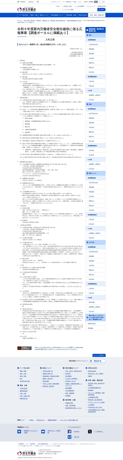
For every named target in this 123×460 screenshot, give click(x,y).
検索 (102, 9)
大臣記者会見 (23, 388)
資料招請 (91, 49)
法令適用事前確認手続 (94, 387)
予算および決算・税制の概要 (51, 383)
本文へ (58, 6)
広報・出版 (23, 393)
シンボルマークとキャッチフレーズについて (64, 444)
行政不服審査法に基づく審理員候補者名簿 (96, 411)
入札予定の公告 (93, 44)
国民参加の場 (102, 6)
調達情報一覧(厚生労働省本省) (96, 30)
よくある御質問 (79, 6)
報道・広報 (23, 385)
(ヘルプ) (79, 1)
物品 (90, 35)
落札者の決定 (92, 323)
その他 (90, 90)
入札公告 (91, 58)
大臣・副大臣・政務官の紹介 (73, 371)
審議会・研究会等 (48, 378)
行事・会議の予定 (25, 396)
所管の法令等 (92, 368)
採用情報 (67, 395)
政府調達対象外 (92, 76)
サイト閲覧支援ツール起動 (69, 1)
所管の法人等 (40, 420)
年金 (21, 378)
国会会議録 (46, 381)
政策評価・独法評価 (48, 386)
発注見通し (92, 302)
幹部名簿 (67, 373)
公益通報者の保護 (93, 397)
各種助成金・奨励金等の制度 (51, 376)
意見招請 (91, 53)
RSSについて (39, 446)
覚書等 (90, 376)
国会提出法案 (92, 371)
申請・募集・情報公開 (95, 380)
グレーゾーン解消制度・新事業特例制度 (96, 393)
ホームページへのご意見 (53, 446)
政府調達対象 (92, 39)
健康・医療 (23, 371)
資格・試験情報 (69, 393)
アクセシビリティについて (87, 444)
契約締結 (90, 328)
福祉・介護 (23, 373)
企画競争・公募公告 (94, 95)
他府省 (31, 420)
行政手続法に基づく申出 (95, 407)
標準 (96, 1)
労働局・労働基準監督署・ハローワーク (73, 384)
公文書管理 (91, 405)
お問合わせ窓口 (67, 6)
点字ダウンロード (56, 1)
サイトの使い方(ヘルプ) (25, 446)
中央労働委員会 (69, 390)
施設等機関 (68, 388)
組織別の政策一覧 (48, 373)
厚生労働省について (71, 368)
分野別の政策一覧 (48, 371)
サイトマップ (91, 6)
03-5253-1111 (48, 453)
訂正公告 (91, 72)
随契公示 (91, 62)
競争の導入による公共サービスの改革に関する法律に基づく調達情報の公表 (96, 317)
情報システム (93, 173)
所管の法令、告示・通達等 (95, 373)
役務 (90, 104)
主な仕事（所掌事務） (71, 378)
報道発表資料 (23, 391)
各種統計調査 (69, 403)
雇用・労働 (23, 376)
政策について (47, 368)
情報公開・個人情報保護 (95, 400)
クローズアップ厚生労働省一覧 (69, 420)
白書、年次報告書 (70, 405)
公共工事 (91, 242)
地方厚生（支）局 (70, 381)
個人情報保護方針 (43, 444)
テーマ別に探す (25, 368)
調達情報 (90, 390)
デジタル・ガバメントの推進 (96, 402)
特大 (104, 1)
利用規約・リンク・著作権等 (27, 444)
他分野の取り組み (25, 381)
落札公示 (91, 67)
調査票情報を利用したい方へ (73, 408)
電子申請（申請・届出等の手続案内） (96, 384)
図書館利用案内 (52, 420)
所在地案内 (68, 376)
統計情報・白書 (70, 400)
